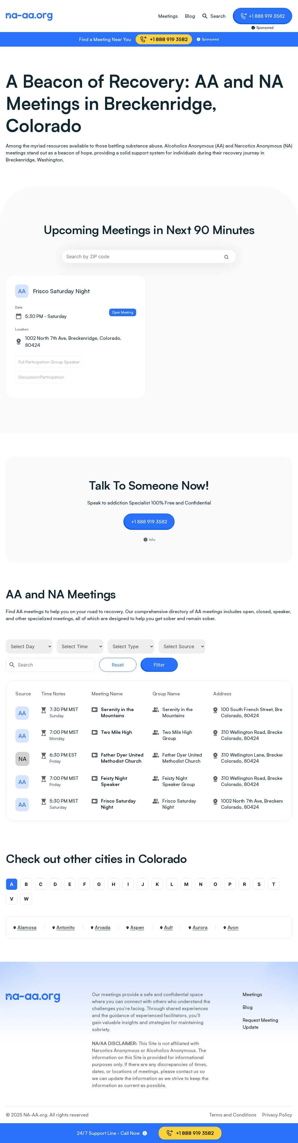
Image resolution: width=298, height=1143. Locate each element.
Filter (159, 665)
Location (22, 329)
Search (218, 16)
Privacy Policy (277, 1115)
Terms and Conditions (232, 1115)
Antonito (65, 927)
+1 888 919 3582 (267, 16)
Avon (233, 927)
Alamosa (26, 927)
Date (18, 307)
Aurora (200, 927)
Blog (190, 16)
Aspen (137, 927)
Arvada (102, 927)
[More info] (145, 1133)
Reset (118, 665)
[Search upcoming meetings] (226, 256)
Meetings (168, 16)
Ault (168, 927)
